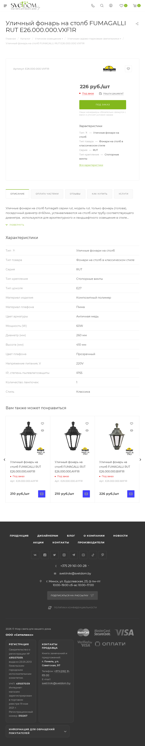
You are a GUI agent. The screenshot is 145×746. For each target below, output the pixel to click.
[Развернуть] (15, 225)
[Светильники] (25, 5)
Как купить (99, 193)
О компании (94, 535)
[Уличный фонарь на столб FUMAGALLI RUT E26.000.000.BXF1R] (117, 438)
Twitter (54, 555)
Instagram (64, 555)
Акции (38, 542)
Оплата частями (47, 193)
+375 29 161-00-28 (73, 565)
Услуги (123, 193)
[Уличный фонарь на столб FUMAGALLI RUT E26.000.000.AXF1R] (28, 438)
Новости (120, 535)
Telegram (74, 555)
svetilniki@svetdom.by (75, 573)
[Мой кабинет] (111, 6)
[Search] (101, 6)
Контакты (60, 542)
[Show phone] (93, 6)
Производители (91, 542)
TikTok (93, 555)
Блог (71, 535)
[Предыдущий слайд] (4, 459)
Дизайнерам (47, 535)
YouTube (83, 555)
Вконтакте (35, 555)
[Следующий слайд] (140, 459)
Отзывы (75, 193)
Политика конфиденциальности (75, 607)
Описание (17, 193)
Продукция (19, 535)
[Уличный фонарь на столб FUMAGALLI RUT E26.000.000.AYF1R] (72, 438)
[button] (127, 507)
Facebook (45, 555)
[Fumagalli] (109, 69)
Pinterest (103, 555)
